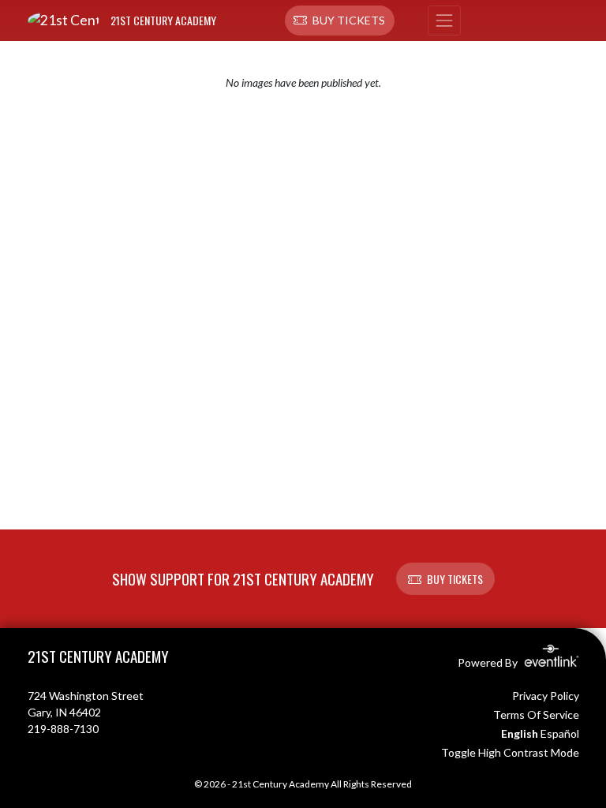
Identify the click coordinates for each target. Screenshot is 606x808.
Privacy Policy (545, 695)
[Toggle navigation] (444, 21)
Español (560, 733)
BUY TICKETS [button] (455, 578)
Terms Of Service (536, 714)
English (519, 733)
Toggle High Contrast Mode (510, 752)
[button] (340, 21)
